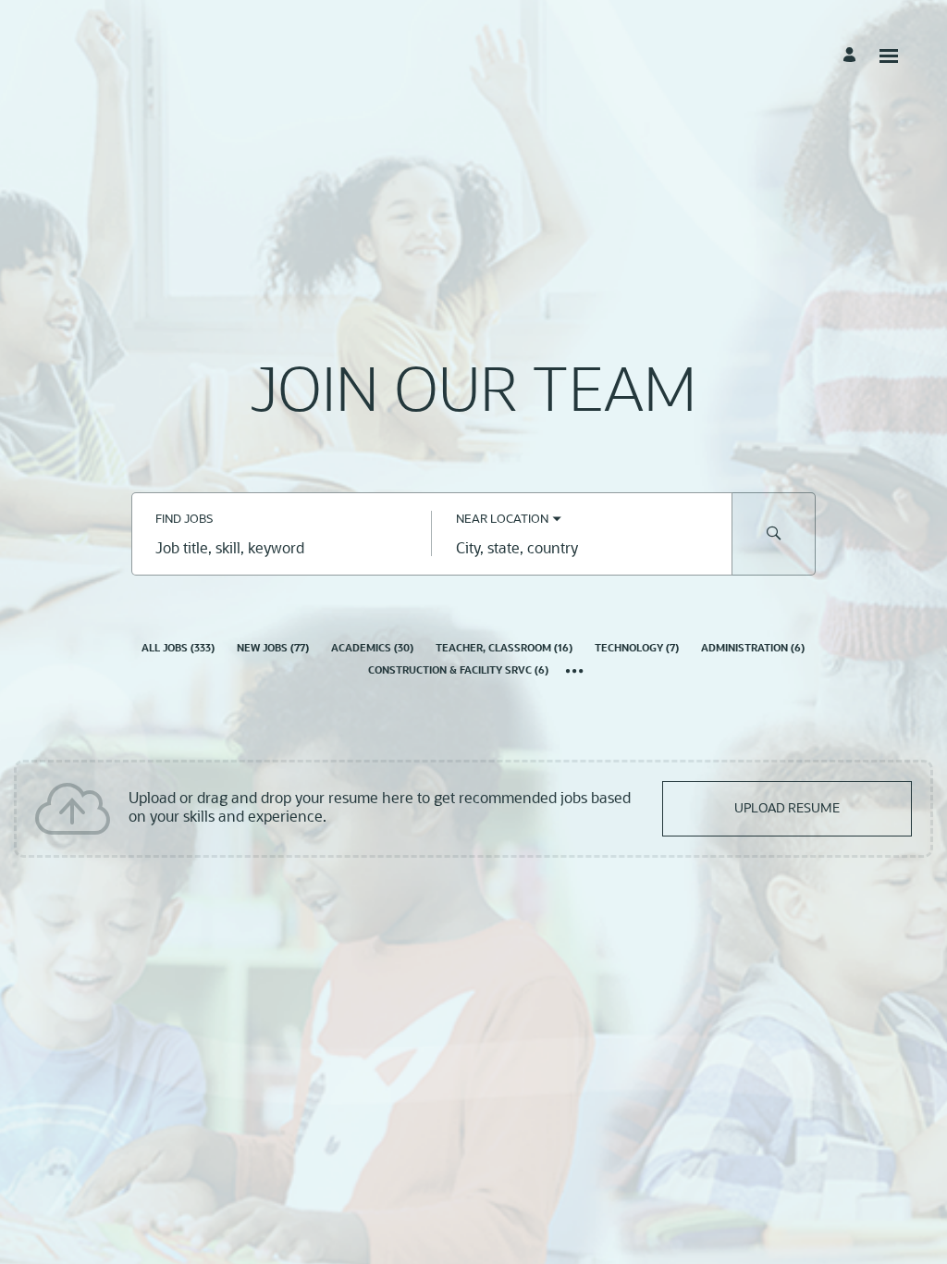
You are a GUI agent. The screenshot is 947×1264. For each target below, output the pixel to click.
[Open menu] (889, 56)
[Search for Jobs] (774, 534)
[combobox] (281, 550)
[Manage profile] (852, 55)
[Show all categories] (574, 673)
